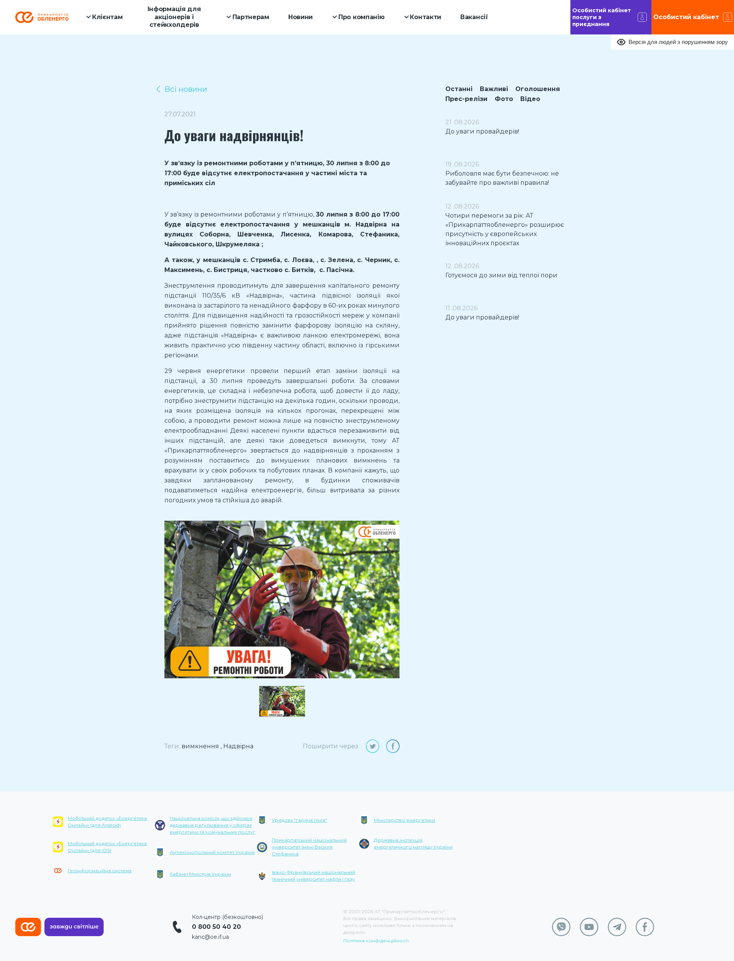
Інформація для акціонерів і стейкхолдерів (174, 17)
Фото (504, 99)
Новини (300, 17)
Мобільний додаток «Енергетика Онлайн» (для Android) (107, 821)
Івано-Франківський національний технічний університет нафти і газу (313, 875)
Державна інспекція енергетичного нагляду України (413, 843)
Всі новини (185, 89)
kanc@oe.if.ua (210, 936)
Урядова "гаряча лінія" (299, 820)
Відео (530, 99)
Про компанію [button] (361, 17)
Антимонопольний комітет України (212, 852)
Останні (459, 89)
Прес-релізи (466, 99)
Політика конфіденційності (376, 940)
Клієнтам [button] (107, 17)
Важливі (494, 89)
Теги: (172, 746)
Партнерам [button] (250, 17)
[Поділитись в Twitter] (372, 746)
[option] (281, 599)
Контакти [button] (425, 17)
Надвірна (238, 746)
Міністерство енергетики (404, 820)
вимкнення (200, 746)
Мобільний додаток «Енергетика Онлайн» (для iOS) (107, 846)
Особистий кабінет (686, 17)
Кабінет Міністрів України (200, 874)
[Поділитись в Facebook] (392, 746)
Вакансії (474, 17)
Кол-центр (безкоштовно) (227, 917)
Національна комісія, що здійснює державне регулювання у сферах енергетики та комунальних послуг (212, 825)
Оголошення (537, 89)
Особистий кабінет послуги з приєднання (601, 17)
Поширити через (330, 746)
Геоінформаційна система (100, 870)
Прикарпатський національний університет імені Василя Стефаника (309, 847)
